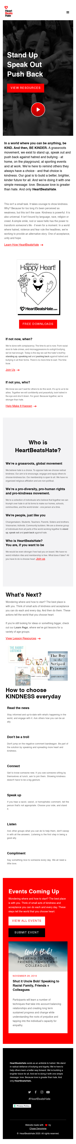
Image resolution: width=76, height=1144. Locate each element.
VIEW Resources (26, 88)
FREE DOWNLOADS (38, 324)
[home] (8, 12)
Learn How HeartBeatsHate (21, 245)
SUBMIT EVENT (26, 932)
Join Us (10, 370)
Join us (40, 559)
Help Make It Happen (19, 406)
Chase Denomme (38, 1129)
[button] (68, 12)
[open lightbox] (38, 108)
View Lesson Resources (21, 638)
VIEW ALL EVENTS (27, 921)
